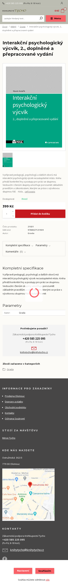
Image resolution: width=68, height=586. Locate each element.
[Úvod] (14, 10)
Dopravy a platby (14, 401)
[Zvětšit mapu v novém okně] (28, 494)
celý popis (30, 191)
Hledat (41, 18)
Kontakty (9, 413)
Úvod (4, 26)
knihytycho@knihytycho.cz (34, 352)
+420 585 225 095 (14, 3)
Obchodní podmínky (15, 407)
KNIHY (13, 26)
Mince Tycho (8, 438)
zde (48, 579)
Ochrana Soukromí (15, 418)
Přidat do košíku (40, 214)
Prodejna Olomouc (15, 396)
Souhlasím (44, 571)
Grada (22, 26)
